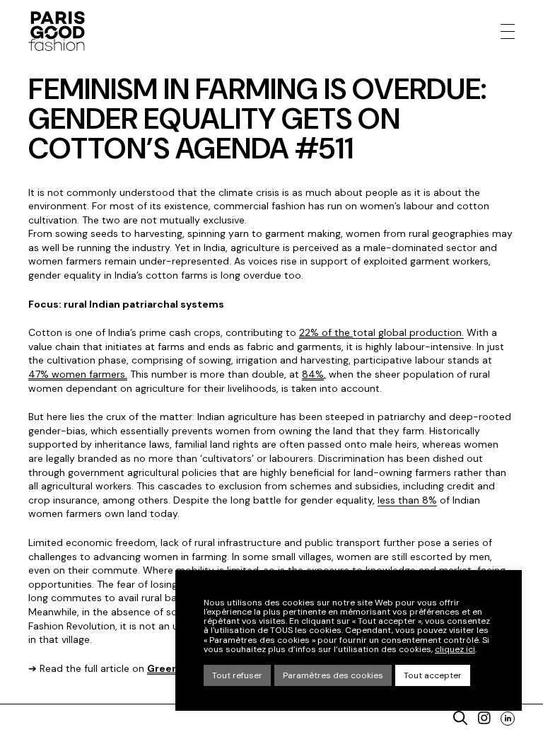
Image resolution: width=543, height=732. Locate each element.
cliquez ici (455, 649)
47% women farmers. (77, 374)
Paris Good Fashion (56, 31)
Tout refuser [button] (237, 675)
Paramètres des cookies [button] (333, 675)
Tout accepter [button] (433, 675)
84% (313, 374)
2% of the (329, 332)
